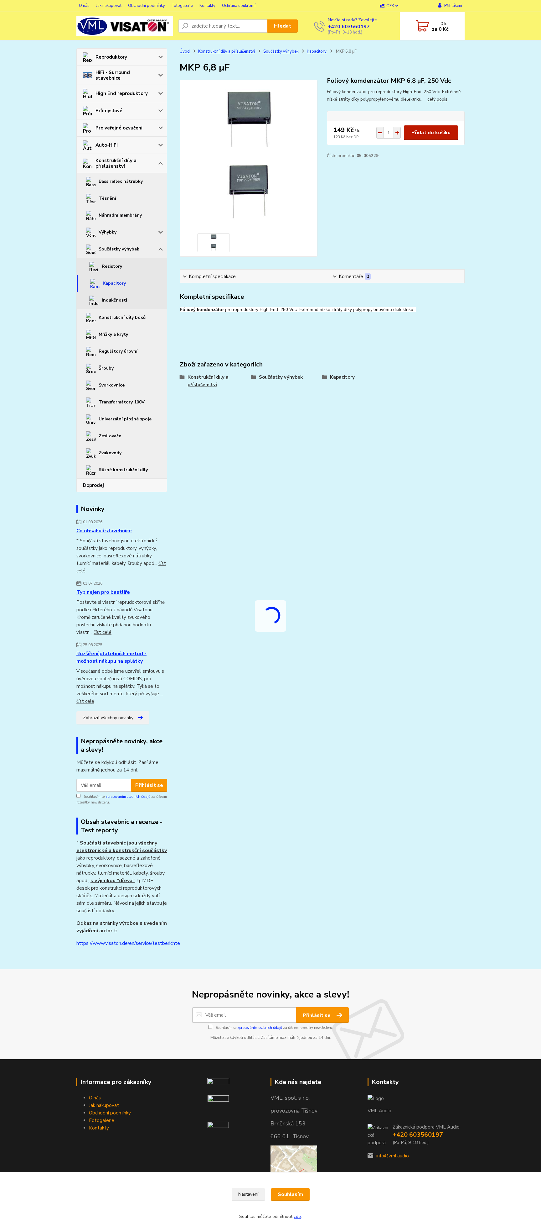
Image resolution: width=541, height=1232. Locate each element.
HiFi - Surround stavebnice (112, 75)
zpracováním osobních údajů (128, 796)
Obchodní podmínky (146, 5)
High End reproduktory (121, 93)
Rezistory (112, 266)
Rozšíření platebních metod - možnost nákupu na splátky (111, 657)
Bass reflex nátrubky (121, 181)
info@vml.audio (392, 1156)
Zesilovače (110, 436)
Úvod (185, 51)
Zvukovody (110, 453)
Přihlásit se (149, 785)
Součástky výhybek (119, 249)
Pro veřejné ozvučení (118, 128)
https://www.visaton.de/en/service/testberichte (128, 943)
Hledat (282, 26)
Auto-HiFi (106, 145)
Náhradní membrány (120, 215)
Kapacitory (114, 283)
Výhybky (107, 232)
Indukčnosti (114, 300)
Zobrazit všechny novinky (108, 718)
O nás (84, 5)
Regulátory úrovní (118, 351)
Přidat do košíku (431, 132)
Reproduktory (111, 57)
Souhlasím (290, 1194)
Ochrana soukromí (238, 5)
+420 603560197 (349, 26)
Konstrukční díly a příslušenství (116, 163)
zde (297, 1216)
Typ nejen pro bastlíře (103, 592)
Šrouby (106, 368)
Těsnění (107, 198)
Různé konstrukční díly (123, 470)
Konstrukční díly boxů (122, 317)
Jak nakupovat (108, 5)
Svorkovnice (112, 385)
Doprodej (93, 485)
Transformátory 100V (122, 402)
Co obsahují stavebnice (104, 530)
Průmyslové (108, 111)
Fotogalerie (182, 5)
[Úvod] (124, 26)
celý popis (437, 99)
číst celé (102, 632)
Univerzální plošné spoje (125, 419)
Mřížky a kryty (113, 334)
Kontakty (207, 5)
